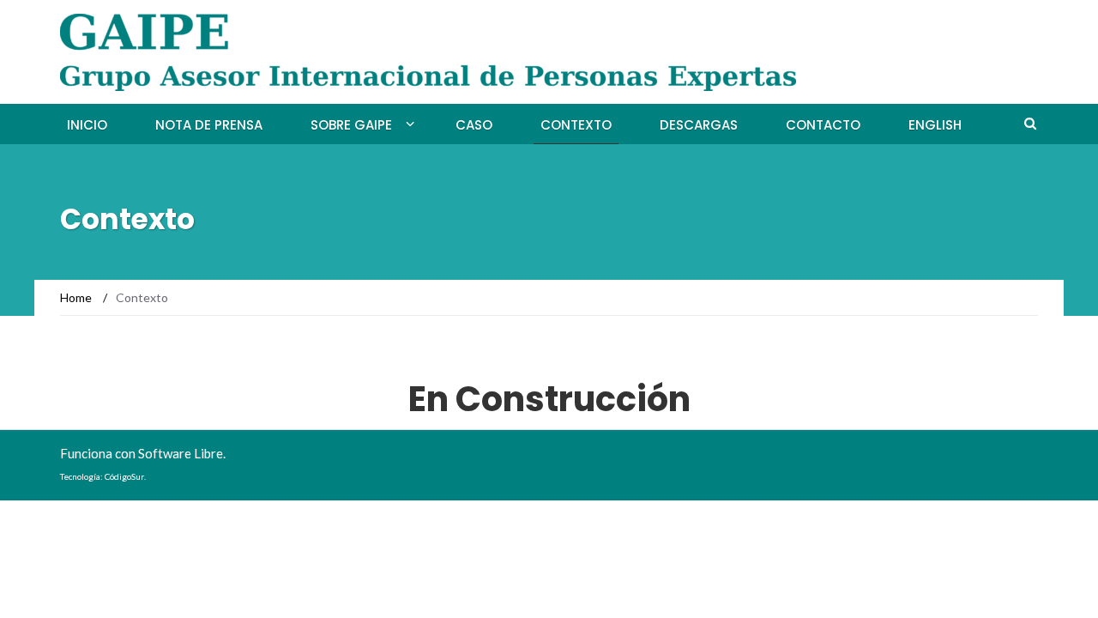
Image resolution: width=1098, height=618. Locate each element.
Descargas (699, 125)
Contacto (823, 125)
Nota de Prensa (208, 125)
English (935, 125)
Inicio (87, 125)
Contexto (576, 125)
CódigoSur (124, 476)
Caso (473, 125)
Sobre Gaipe (351, 125)
